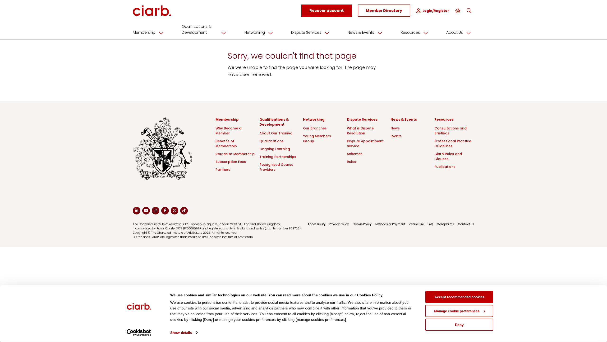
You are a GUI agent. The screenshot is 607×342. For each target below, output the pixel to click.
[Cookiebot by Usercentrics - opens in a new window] (139, 332)
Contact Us (466, 224)
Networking (254, 32)
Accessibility (317, 224)
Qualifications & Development (196, 29)
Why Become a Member (228, 131)
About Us (454, 32)
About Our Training (275, 133)
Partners (223, 169)
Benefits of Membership (226, 143)
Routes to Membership (235, 154)
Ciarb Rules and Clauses (448, 156)
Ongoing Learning (274, 149)
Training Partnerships (277, 156)
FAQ (430, 224)
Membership (144, 32)
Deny (459, 325)
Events (396, 136)
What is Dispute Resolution (360, 131)
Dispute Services (306, 32)
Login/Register (436, 10)
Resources (410, 32)
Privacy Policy (339, 224)
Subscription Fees (231, 161)
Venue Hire (416, 224)
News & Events (361, 32)
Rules (351, 161)
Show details (181, 333)
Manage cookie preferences (456, 311)
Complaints (445, 224)
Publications (444, 166)
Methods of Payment (390, 224)
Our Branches (315, 128)
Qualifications (271, 141)
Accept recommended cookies (459, 297)
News (395, 128)
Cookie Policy (362, 224)
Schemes (355, 154)
